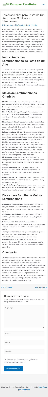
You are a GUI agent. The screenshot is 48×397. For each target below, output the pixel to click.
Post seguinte (41, 287)
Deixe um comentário (10, 25)
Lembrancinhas (24, 25)
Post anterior (6, 287)
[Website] (24, 352)
